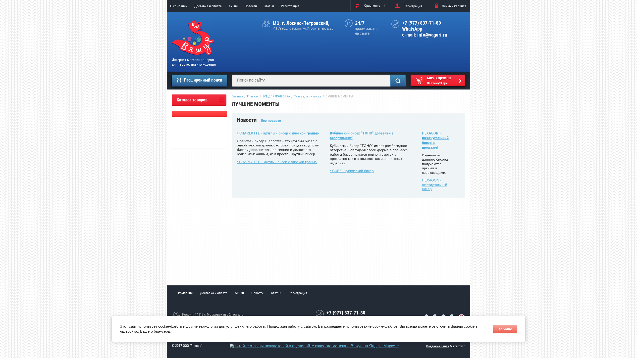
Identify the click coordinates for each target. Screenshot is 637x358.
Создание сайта (437, 346)
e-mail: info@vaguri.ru (424, 35)
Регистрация (290, 6)
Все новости (271, 120)
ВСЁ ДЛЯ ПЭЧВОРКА (276, 96)
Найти (398, 81)
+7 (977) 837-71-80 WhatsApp (421, 26)
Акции (233, 6)
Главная (237, 96)
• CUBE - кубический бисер (352, 171)
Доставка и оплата (208, 6)
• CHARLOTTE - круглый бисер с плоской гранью (278, 133)
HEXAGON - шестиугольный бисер (434, 184)
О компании (178, 6)
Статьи (269, 6)
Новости (251, 6)
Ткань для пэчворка (307, 96)
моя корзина (436, 80)
